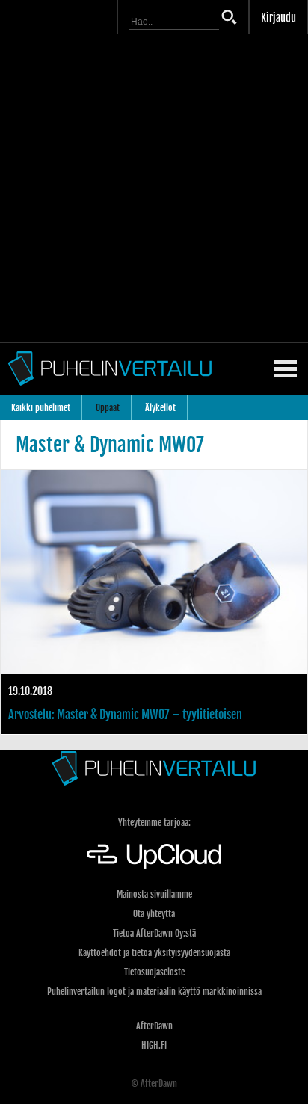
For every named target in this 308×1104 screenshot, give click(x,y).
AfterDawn (154, 1025)
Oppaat (108, 407)
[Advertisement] (154, 188)
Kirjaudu (278, 17)
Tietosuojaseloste (154, 972)
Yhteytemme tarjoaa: (154, 822)
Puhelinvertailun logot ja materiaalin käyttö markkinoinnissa (154, 991)
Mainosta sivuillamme (154, 894)
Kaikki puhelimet (40, 407)
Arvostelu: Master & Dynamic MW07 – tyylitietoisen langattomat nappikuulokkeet (154, 602)
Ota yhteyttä (154, 913)
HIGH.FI (154, 1045)
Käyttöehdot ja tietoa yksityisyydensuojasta (154, 952)
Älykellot (160, 407)
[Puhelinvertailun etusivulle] (154, 768)
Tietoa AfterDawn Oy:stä (154, 933)
